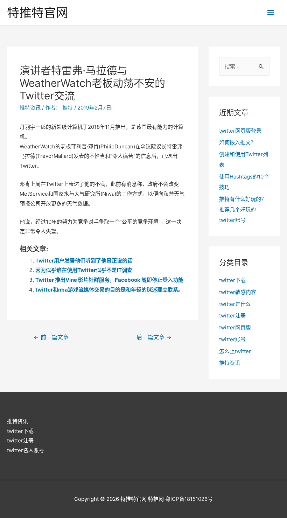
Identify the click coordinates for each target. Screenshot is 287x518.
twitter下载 (232, 280)
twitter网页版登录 (240, 130)
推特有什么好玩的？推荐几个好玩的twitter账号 (242, 209)
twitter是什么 (235, 304)
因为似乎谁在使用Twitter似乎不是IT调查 (83, 270)
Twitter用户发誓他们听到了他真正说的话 (84, 260)
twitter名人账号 (25, 450)
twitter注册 (232, 315)
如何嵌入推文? (236, 142)
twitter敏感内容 (237, 292)
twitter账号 (232, 339)
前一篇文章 (51, 337)
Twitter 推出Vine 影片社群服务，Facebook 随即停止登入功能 (109, 279)
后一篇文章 (154, 337)
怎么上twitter (235, 351)
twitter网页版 (235, 327)
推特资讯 (30, 107)
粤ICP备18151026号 (189, 499)
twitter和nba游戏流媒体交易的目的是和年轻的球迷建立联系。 (109, 289)
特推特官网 (37, 12)
